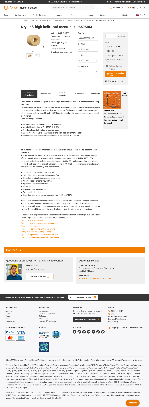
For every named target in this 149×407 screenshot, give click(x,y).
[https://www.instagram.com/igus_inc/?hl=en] (79, 332)
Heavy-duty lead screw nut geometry (36, 232)
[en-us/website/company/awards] (44, 334)
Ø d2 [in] (81, 44)
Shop (6, 15)
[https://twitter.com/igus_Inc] (93, 332)
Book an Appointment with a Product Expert (96, 278)
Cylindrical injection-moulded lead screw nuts (39, 234)
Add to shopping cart (115, 74)
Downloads (95, 94)
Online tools (79, 94)
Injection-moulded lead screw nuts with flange (40, 237)
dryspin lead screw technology (40, 21)
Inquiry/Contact (123, 15)
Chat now (133, 403)
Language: (118, 328)
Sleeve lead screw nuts (75, 21)
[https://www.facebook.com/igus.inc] (74, 332)
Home (25, 21)
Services (74, 15)
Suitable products (62, 93)
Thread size (83, 66)
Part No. (81, 33)
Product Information (41, 15)
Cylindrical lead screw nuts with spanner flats (39, 223)
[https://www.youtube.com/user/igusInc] (88, 332)
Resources (88, 15)
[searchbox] (71, 7)
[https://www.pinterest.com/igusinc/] (103, 332)
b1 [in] (80, 55)
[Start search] (92, 7)
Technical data (45, 94)
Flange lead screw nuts (30, 226)
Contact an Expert (38, 276)
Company (103, 15)
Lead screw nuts (59, 21)
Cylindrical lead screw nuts (32, 220)
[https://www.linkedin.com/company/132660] (84, 332)
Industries (59, 15)
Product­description (29, 93)
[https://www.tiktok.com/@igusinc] (98, 332)
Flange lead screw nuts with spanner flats (38, 229)
